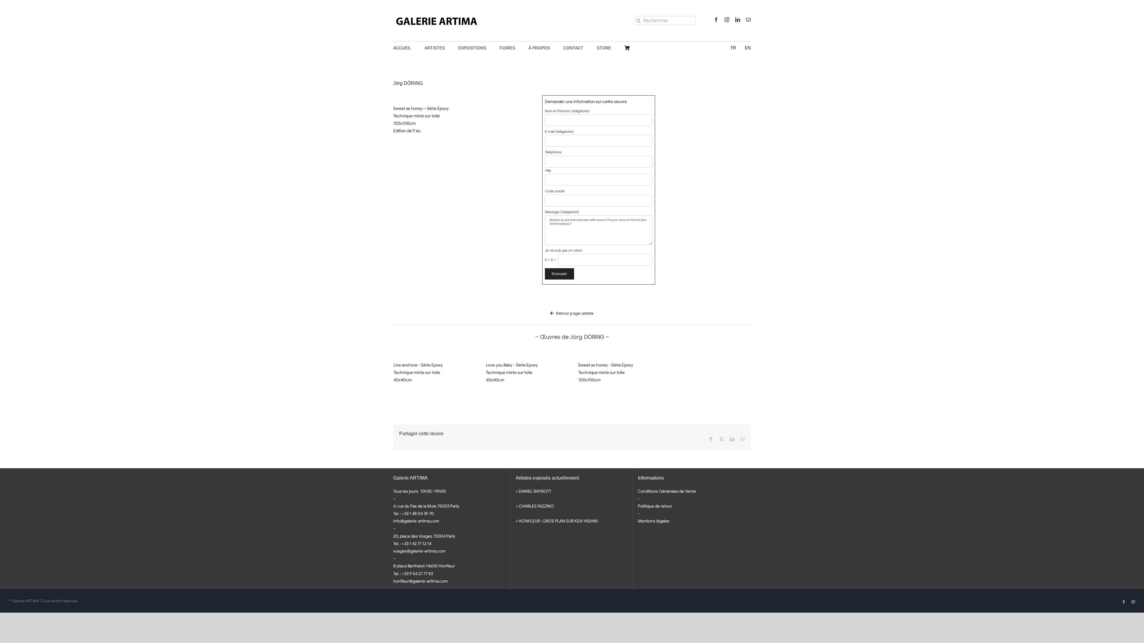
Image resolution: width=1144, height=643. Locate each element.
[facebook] (716, 19)
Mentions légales (653, 521)
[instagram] (727, 19)
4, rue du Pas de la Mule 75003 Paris (426, 506)
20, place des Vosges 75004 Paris (424, 536)
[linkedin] (737, 19)
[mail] (748, 19)
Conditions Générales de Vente (667, 491)
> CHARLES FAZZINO (535, 506)
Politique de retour (655, 506)
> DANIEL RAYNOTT (533, 491)
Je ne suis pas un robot (563, 250)
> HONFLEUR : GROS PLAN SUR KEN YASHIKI (557, 521)
